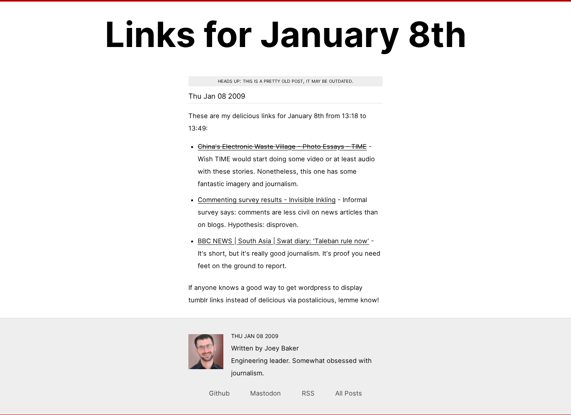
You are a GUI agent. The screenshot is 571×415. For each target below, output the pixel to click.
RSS (308, 393)
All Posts (348, 393)
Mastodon (265, 393)
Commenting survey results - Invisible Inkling (267, 200)
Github (219, 393)
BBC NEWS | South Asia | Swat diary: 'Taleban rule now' (283, 241)
